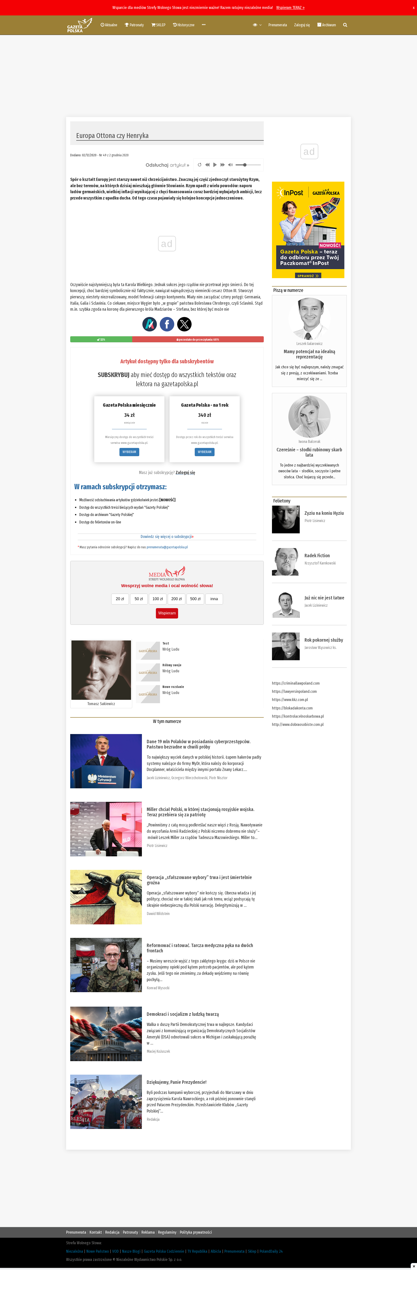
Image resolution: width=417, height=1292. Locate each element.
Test (165, 643)
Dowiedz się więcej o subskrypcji (167, 536)
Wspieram (167, 613)
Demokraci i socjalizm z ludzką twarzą (183, 1014)
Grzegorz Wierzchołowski (189, 778)
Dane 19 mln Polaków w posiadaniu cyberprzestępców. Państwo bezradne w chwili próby (198, 744)
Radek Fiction (317, 555)
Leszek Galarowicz (309, 343)
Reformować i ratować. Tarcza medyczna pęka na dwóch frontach (200, 948)
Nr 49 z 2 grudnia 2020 (114, 155)
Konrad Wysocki (158, 988)
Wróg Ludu (170, 649)
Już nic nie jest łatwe (324, 598)
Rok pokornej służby (324, 640)
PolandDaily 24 (271, 1251)
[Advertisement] (208, 76)
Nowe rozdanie (173, 687)
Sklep (252, 1251)
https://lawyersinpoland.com (294, 691)
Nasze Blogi (131, 1251)
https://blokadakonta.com (292, 708)
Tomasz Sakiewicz (101, 703)
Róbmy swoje (171, 665)
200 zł (176, 599)
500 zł (195, 599)
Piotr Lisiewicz (157, 845)
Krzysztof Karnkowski (320, 563)
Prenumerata (277, 25)
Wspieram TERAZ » (290, 7)
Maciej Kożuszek (158, 1051)
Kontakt (96, 1232)
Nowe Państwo (97, 1251)
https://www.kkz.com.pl (290, 699)
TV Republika (197, 1251)
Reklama (148, 1232)
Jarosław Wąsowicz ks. (321, 647)
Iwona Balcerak (309, 441)
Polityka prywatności (196, 1232)
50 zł (139, 599)
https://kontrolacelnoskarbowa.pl (298, 716)
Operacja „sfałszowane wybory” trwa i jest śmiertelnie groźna (199, 880)
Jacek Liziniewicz (158, 778)
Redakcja (153, 1119)
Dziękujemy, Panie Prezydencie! (176, 1082)
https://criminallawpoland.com (296, 683)
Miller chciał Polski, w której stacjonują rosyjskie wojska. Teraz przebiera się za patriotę (200, 812)
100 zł (158, 599)
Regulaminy (167, 1232)
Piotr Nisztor (218, 778)
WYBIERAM (129, 452)
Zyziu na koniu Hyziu (324, 513)
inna (214, 599)
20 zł (120, 599)
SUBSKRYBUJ (113, 375)
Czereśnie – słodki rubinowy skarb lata (309, 452)
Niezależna (74, 1251)
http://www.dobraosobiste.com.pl (298, 724)
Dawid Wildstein (158, 913)
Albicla (216, 1251)
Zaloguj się (302, 25)
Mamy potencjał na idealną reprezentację (309, 354)
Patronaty (130, 1232)
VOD (115, 1251)
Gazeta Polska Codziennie (164, 1251)
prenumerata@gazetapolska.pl (167, 547)
